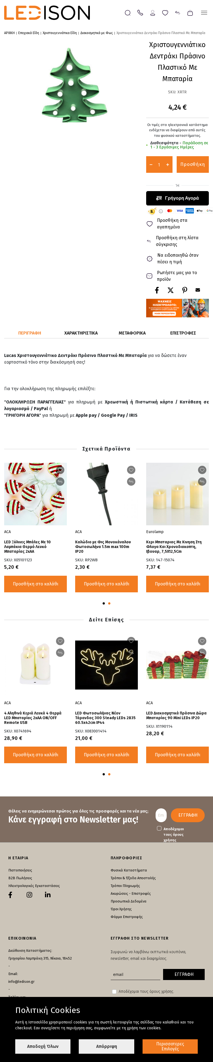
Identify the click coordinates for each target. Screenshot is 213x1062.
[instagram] (29, 895)
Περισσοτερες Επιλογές (170, 1046)
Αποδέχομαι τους (174, 834)
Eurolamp (155, 531)
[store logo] (47, 12)
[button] (103, 603)
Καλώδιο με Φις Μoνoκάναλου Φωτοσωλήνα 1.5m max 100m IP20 (103, 547)
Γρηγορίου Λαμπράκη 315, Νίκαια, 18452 (40, 958)
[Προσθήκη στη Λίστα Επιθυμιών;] (131, 470)
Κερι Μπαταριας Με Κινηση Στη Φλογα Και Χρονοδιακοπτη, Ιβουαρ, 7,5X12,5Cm (174, 547)
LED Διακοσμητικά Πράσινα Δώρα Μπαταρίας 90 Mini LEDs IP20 (176, 715)
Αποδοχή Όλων (43, 1046)
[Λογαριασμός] (152, 12)
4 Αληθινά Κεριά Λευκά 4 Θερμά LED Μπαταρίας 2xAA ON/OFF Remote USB (33, 718)
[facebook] (10, 895)
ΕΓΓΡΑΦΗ (187, 815)
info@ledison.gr (21, 981)
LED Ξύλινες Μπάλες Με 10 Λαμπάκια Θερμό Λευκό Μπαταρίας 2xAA (27, 547)
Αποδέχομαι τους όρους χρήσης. (146, 991)
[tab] (29, 333)
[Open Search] (127, 12)
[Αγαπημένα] (165, 12)
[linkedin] (47, 895)
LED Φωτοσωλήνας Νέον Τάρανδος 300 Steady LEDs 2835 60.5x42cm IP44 (105, 718)
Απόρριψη (106, 1046)
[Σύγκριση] (177, 12)
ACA (78, 531)
